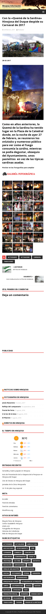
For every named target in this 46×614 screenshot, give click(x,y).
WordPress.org (7, 510)
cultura (17, 561)
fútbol (26, 573)
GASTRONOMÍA (8, 577)
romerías (24, 594)
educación (7, 565)
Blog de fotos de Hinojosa (11, 521)
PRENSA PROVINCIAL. (10, 594)
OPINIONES (17, 590)
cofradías (7, 552)
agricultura (32, 544)
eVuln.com (6, 526)
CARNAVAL (37, 257)
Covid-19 (32, 557)
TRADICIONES (8, 261)
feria (30, 565)
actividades (12, 257)
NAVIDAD (37, 586)
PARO (26, 590)
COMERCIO (18, 552)
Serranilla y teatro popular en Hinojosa (16, 471)
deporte (26, 561)
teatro (28, 598)
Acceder (5, 499)
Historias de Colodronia (10, 531)
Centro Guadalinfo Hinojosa (12, 523)
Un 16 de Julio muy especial (12, 488)
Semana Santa (36, 594)
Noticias (6, 590)
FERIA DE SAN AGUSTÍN (11, 569)
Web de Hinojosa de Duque (12, 533)
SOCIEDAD (6, 598)
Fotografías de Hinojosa (16, 397)
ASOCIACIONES (8, 548)
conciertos (29, 552)
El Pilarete (6, 418)
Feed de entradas (8, 503)
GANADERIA (36, 573)
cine (32, 548)
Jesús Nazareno (8, 403)
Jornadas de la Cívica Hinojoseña (14, 484)
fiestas (6, 573)
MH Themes (37, 612)
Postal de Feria (8, 410)
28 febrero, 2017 (9, 30)
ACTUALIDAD (25, 257)
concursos (7, 557)
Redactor (21, 30)
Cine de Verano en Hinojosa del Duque (16, 481)
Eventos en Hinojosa (14, 423)
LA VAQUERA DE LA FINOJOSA (31, 582)
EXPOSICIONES (20, 565)
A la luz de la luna (9, 414)
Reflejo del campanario (11, 406)
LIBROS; (6, 586)
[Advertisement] (23, 370)
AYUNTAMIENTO (22, 548)
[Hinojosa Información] (23, 8)
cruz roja (7, 561)
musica (28, 586)
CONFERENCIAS (20, 557)
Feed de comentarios (10, 506)
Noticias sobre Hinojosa (16, 389)
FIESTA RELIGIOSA (28, 569)
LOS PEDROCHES (17, 586)
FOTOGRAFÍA (16, 573)
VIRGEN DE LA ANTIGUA (33, 602)
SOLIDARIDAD (18, 598)
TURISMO (19, 602)
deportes (36, 561)
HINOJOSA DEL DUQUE (10, 582)
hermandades (22, 577)
